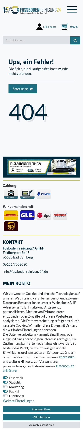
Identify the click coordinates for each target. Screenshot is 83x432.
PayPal (14, 391)
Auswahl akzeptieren (41, 424)
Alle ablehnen (41, 417)
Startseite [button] (20, 89)
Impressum (67, 357)
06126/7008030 (15, 264)
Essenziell (16, 378)
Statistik (15, 382)
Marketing (16, 387)
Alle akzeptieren (41, 409)
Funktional (16, 396)
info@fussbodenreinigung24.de (25, 272)
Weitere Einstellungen (18, 401)
